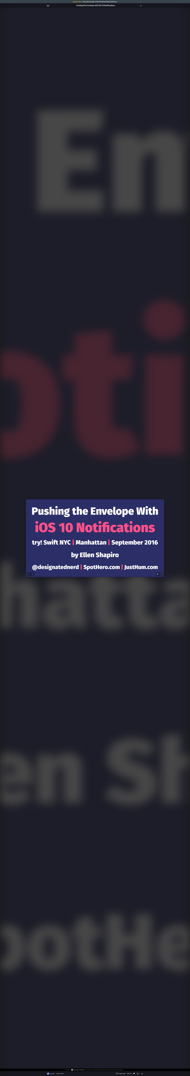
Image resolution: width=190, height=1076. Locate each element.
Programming (121, 1073)
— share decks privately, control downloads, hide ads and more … (95, 1)
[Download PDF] (142, 1073)
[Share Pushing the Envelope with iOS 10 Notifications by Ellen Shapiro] (134, 1073)
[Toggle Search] (140, 5)
